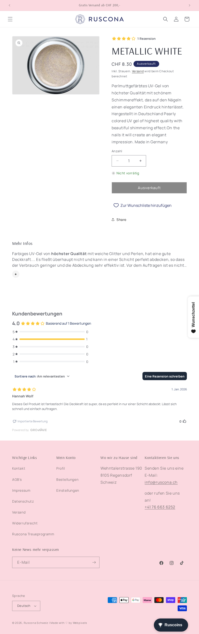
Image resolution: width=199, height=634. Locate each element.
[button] (10, 19)
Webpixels (80, 623)
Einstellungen (67, 490)
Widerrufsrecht (25, 523)
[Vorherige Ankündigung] (9, 5)
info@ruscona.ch (161, 482)
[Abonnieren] (94, 562)
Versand (138, 71)
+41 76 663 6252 (160, 507)
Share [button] (121, 219)
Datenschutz (23, 501)
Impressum (21, 490)
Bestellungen (67, 479)
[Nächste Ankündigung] (189, 5)
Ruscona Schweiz (36, 623)
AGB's (17, 479)
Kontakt (18, 468)
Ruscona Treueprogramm (33, 534)
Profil (60, 468)
